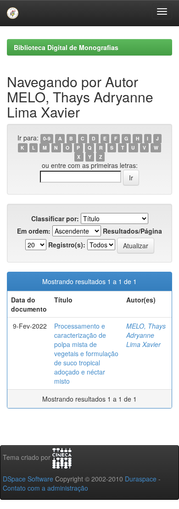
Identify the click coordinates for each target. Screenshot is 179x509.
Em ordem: (33, 230)
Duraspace (141, 478)
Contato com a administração (45, 487)
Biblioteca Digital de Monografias (66, 47)
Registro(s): (66, 244)
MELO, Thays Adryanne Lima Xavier (146, 335)
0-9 (46, 138)
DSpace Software (28, 478)
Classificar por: (55, 218)
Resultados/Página (132, 230)
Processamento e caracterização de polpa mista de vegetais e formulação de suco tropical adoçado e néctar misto (86, 353)
